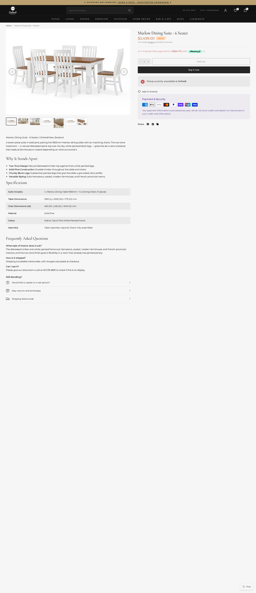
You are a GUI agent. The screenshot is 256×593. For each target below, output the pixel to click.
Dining (84, 19)
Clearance (197, 19)
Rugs (180, 19)
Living (70, 19)
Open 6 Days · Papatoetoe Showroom (144, 2)
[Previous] (12, 71)
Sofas (56, 19)
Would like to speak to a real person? (31, 282)
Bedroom (101, 19)
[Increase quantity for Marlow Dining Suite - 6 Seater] (148, 61)
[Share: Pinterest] (153, 124)
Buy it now (193, 70)
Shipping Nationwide (23, 299)
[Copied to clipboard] (157, 124)
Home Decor (141, 19)
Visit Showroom (209, 10)
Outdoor (120, 19)
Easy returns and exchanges (26, 290)
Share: (141, 124)
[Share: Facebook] (148, 124)
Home (8, 26)
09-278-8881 (189, 10)
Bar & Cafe (163, 19)
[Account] (225, 10)
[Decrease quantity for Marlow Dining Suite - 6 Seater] (140, 61)
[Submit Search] (129, 10)
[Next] (124, 71)
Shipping (151, 42)
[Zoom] (124, 34)
